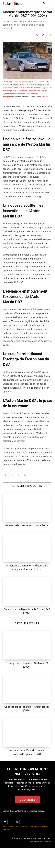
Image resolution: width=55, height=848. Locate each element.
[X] (36, 35)
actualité (22, 85)
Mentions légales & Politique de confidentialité (20, 826)
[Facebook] (30, 35)
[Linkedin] (5, 822)
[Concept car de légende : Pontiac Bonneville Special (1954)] (27, 732)
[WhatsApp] (49, 35)
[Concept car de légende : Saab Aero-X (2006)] (27, 645)
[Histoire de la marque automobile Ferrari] (27, 507)
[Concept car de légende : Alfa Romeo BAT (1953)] (27, 591)
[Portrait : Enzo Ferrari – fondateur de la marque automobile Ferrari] (27, 547)
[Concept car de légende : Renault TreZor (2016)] (27, 688)
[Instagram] (17, 822)
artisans (45, 97)
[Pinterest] (43, 35)
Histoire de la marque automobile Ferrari (27, 525)
